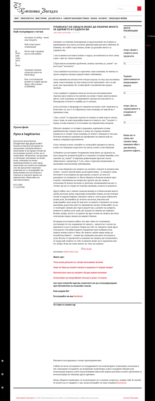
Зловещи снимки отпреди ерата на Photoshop (33, 72)
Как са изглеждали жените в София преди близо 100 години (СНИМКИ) (35, 83)
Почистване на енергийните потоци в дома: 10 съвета (80, 277)
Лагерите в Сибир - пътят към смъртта (36, 38)
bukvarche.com (71, 251)
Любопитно (27, 18)
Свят (16, 18)
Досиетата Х (55, 18)
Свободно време (118, 18)
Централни (66, 32)
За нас (126, 397)
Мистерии (41, 18)
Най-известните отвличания (32, 45)
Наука (93, 18)
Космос (103, 18)
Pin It (148, 45)
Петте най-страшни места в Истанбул (34, 52)
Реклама (134, 397)
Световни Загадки (25, 397)
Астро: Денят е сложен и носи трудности (131, 52)
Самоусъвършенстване (76, 18)
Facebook (78, 296)
